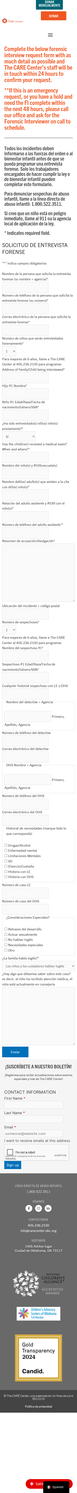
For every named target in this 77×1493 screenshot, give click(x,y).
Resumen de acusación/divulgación (28, 541)
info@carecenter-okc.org (38, 1230)
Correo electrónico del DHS (22, 812)
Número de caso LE (16, 885)
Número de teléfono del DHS (23, 796)
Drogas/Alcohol (19, 845)
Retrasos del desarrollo (24, 929)
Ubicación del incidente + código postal (31, 606)
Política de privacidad (38, 1406)
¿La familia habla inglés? (20, 958)
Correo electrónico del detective (25, 749)
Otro (11, 950)
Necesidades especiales (25, 945)
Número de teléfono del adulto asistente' (32, 524)
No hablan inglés (20, 939)
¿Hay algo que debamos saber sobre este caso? (36, 974)
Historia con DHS (21, 877)
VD (10, 861)
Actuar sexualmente (22, 934)
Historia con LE (19, 871)
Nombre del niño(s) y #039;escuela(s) (29, 465)
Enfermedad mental (22, 850)
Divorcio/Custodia (21, 866)
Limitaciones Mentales (24, 856)
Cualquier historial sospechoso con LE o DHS (35, 686)
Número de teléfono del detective (26, 733)
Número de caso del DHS (20, 901)
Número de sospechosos (20, 622)
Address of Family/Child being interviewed (33, 369)
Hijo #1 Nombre (14, 386)
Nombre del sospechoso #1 (22, 648)
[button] (50, 35)
